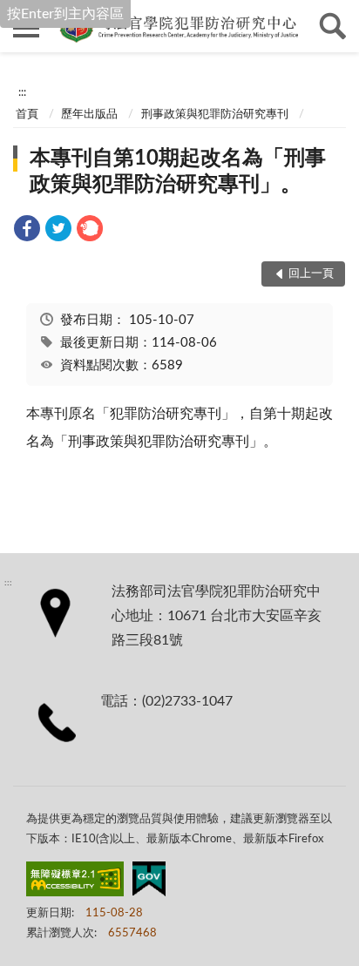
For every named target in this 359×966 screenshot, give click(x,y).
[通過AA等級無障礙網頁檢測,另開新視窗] (75, 882)
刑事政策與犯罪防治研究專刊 (214, 114)
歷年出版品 (89, 114)
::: (22, 92)
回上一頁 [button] (311, 274)
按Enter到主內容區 (65, 14)
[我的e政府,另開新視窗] (149, 882)
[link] (27, 231)
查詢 (333, 26)
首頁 (27, 114)
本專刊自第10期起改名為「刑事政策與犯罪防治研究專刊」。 (178, 171)
